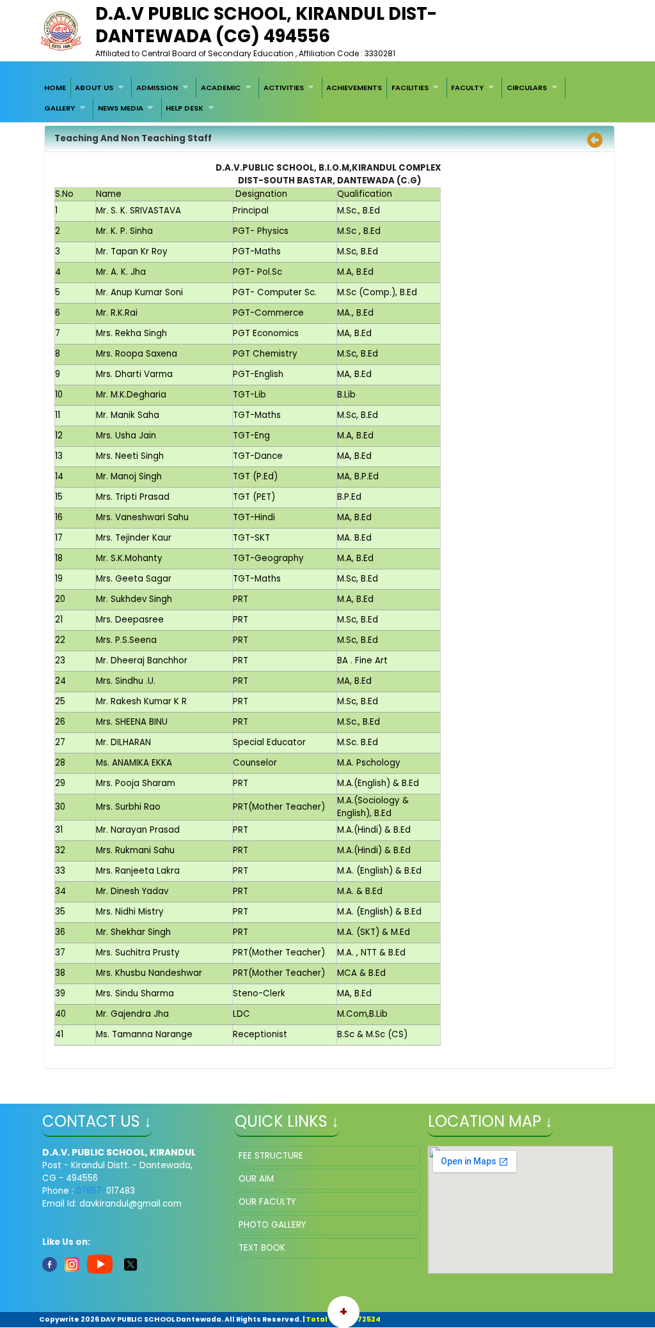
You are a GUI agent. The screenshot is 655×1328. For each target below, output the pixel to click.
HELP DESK (184, 108)
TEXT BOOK (262, 1248)
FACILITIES (410, 87)
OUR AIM (256, 1179)
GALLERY (59, 108)
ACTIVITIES (284, 87)
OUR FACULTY (267, 1202)
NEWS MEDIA (120, 108)
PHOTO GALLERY (272, 1225)
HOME (55, 87)
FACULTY (467, 87)
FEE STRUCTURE (271, 1156)
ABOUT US (94, 87)
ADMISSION (157, 87)
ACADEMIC (221, 87)
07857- (91, 1191)
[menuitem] (55, 87)
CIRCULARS (527, 87)
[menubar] (327, 98)
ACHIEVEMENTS (354, 87)
